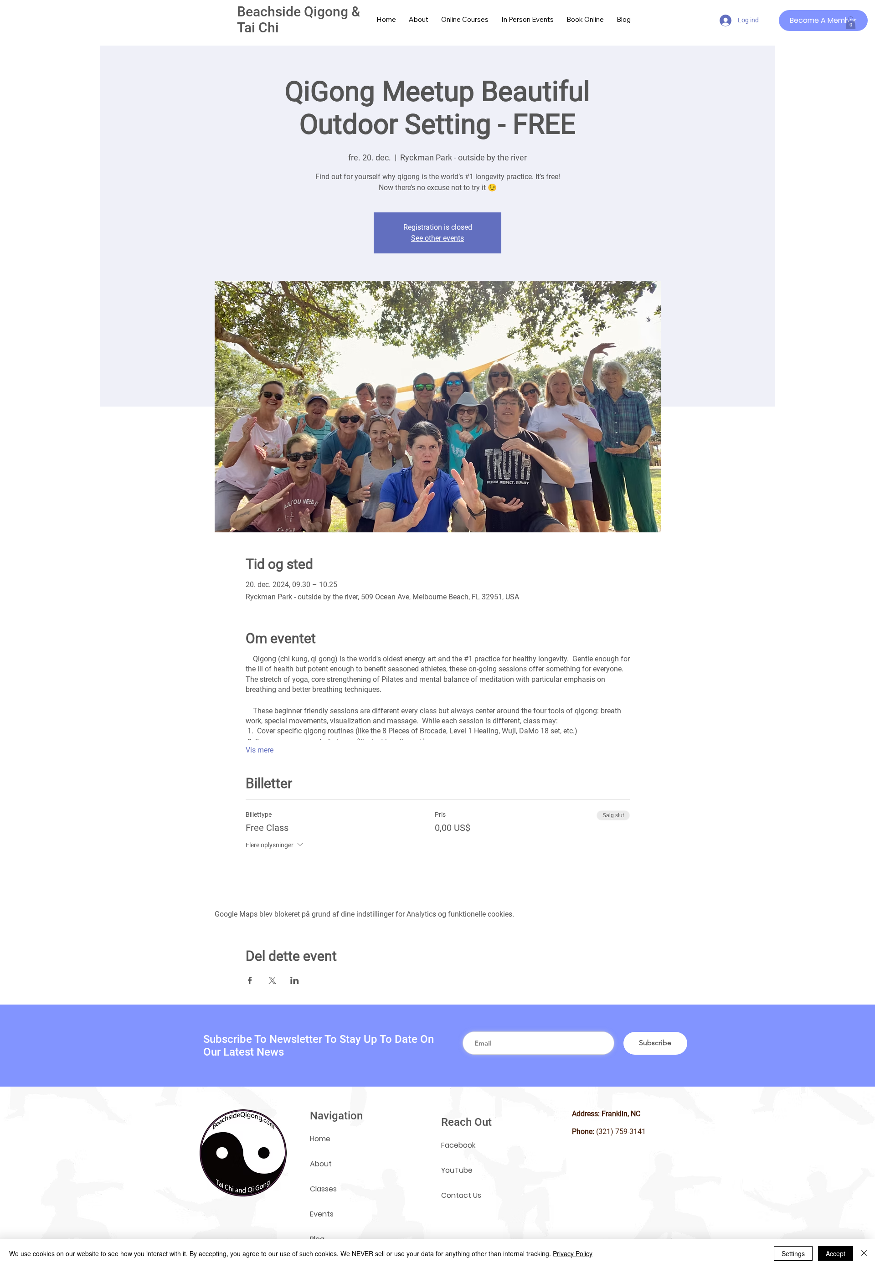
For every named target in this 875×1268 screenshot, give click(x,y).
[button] (850, 22)
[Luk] (864, 1253)
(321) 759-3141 (621, 1131)
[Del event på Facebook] (250, 980)
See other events (437, 238)
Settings (793, 1253)
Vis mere (259, 750)
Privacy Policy (572, 1253)
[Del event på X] (272, 980)
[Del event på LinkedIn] (294, 980)
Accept (835, 1253)
